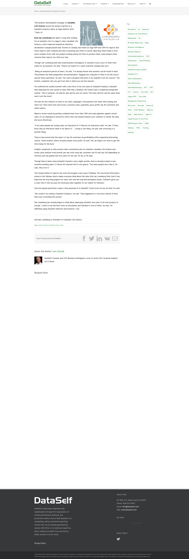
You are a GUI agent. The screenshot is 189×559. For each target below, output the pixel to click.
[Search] (150, 3)
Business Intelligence (136, 47)
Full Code (144, 92)
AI (139, 29)
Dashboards (132, 60)
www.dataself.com (129, 509)
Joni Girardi (58, 251)
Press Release (139, 110)
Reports (150, 110)
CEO (147, 56)
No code (141, 105)
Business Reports (134, 52)
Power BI (149, 105)
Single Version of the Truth (138, 119)
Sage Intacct (138, 114)
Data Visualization (135, 78)
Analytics (40, 225)
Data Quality (132, 65)
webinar (131, 132)
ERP (151, 87)
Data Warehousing (135, 87)
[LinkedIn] (137, 523)
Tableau (131, 128)
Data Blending (144, 60)
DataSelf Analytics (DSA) (56, 225)
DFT (145, 87)
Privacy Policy (40, 543)
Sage (129, 114)
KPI (151, 92)
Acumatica (132, 29)
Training (146, 128)
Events (135, 92)
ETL (129, 92)
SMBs (147, 123)
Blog (47, 225)
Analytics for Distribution (137, 34)
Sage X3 (148, 114)
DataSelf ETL (133, 74)
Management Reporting (137, 101)
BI (44, 225)
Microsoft (131, 105)
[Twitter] (134, 523)
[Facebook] (131, 523)
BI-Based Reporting (135, 43)
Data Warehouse (134, 83)
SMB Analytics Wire (135, 123)
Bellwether (132, 38)
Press (130, 110)
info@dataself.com (130, 506)
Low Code (142, 96)
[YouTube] (140, 523)
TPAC (138, 128)
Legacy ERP (132, 96)
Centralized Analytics (136, 56)
